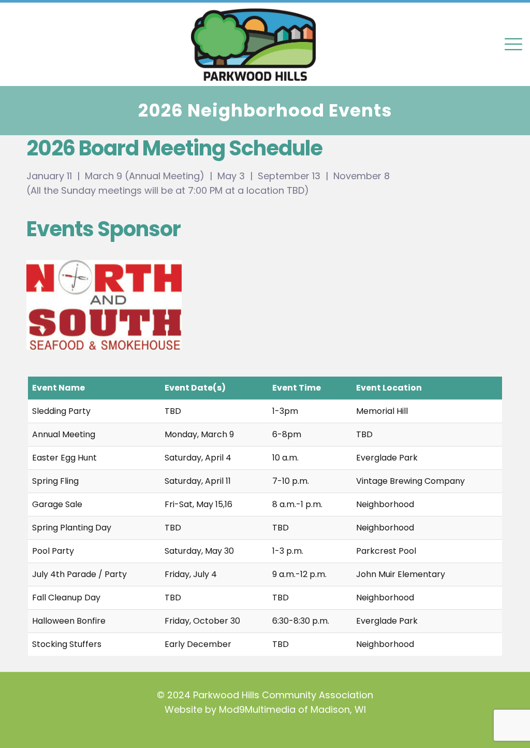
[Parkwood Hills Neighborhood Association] (265, 44)
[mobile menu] (513, 44)
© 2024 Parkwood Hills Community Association (265, 694)
